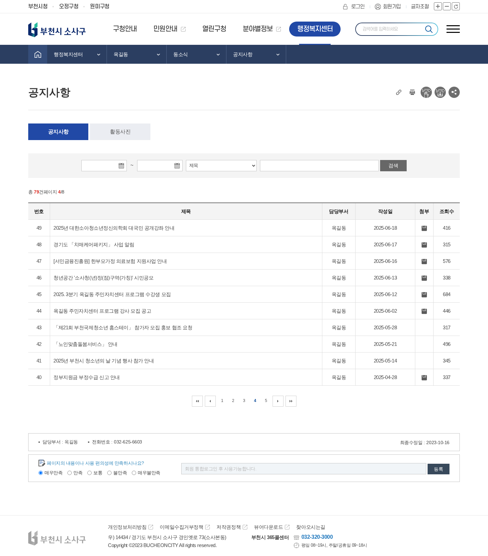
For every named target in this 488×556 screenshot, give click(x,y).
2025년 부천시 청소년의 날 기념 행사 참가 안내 (103, 360)
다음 (278, 401)
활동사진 (120, 131)
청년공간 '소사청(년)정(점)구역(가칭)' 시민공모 (103, 277)
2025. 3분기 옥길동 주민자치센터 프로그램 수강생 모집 (112, 294)
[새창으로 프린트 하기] (412, 92)
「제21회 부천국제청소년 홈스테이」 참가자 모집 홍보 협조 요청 (122, 327)
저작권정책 (228, 527)
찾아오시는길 (310, 527)
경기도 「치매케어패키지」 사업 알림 (93, 244)
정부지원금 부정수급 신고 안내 (86, 377)
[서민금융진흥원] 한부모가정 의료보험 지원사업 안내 (110, 261)
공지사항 (58, 131)
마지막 (290, 401)
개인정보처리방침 (127, 527)
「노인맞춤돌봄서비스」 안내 (85, 344)
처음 (197, 401)
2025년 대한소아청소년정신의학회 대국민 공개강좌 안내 (114, 228)
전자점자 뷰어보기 (426, 92)
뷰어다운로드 (268, 527)
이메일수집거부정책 (181, 527)
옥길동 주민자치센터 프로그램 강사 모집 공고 (102, 311)
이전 (210, 401)
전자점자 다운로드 (440, 92)
